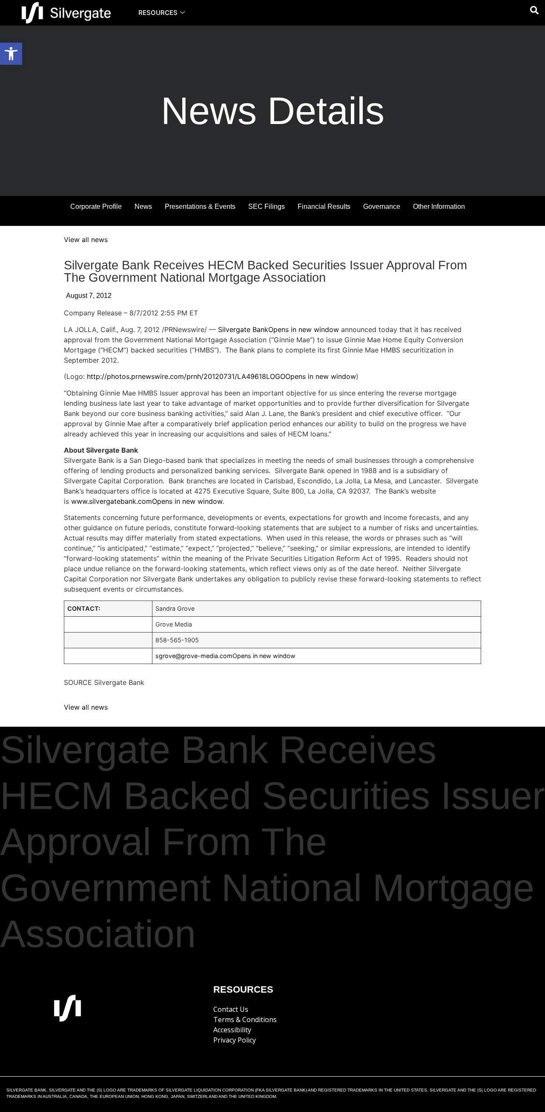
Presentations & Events (200, 206)
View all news (86, 239)
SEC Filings (266, 206)
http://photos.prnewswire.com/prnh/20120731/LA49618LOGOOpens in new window (221, 376)
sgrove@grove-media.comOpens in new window (225, 655)
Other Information (439, 206)
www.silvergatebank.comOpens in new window (146, 501)
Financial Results (324, 206)
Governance (381, 206)
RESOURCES (158, 13)
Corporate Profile (96, 206)
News (143, 206)
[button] (11, 54)
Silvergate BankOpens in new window (278, 329)
